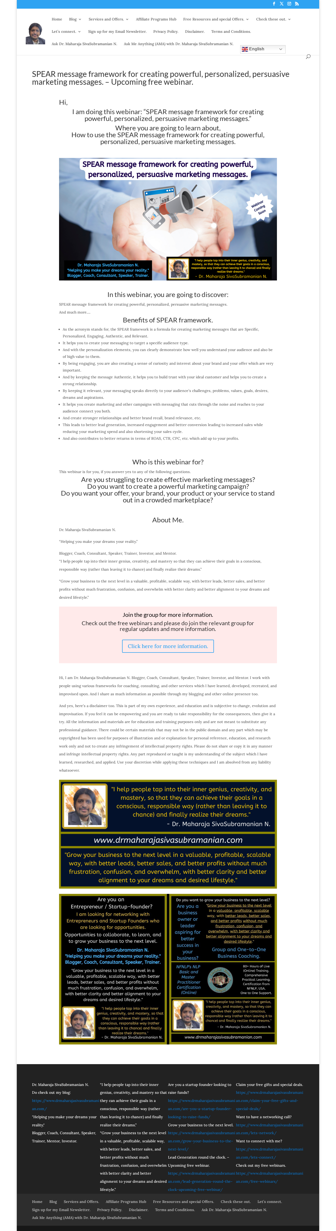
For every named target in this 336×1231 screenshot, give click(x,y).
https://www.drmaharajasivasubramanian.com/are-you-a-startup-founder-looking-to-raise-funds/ (201, 1108)
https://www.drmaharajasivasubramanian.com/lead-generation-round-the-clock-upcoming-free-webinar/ (201, 1181)
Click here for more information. (168, 646)
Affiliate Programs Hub (156, 19)
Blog (73, 19)
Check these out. (271, 19)
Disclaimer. (194, 32)
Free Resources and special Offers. (213, 19)
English (256, 49)
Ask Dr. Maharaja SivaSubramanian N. (84, 44)
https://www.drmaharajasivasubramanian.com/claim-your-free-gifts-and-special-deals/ (269, 1100)
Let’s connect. (64, 32)
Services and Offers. (106, 19)
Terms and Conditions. (231, 32)
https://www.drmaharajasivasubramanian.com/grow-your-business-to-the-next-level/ (201, 1141)
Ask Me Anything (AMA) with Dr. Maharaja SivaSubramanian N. (178, 44)
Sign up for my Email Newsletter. (117, 32)
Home (57, 19)
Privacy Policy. (165, 32)
